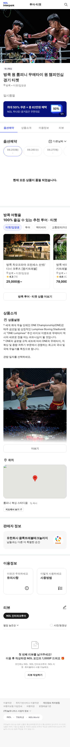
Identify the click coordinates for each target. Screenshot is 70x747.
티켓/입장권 (12, 227)
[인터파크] (7, 4)
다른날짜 (58, 141)
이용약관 (7, 703)
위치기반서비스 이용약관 (27, 703)
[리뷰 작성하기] (65, 608)
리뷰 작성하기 (35, 674)
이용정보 (44, 127)
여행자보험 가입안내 (12, 706)
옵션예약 (9, 127)
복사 (35, 503)
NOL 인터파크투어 (16, 615)
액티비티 (41, 227)
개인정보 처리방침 (51, 703)
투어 (27, 227)
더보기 (35, 448)
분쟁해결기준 (45, 706)
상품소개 (26, 127)
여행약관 (31, 706)
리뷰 (61, 127)
